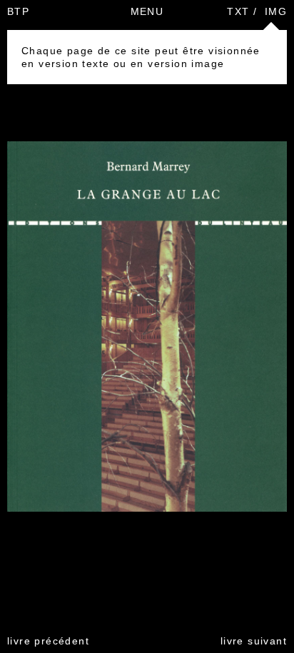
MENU (147, 11)
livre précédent (48, 641)
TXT (238, 11)
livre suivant (253, 641)
